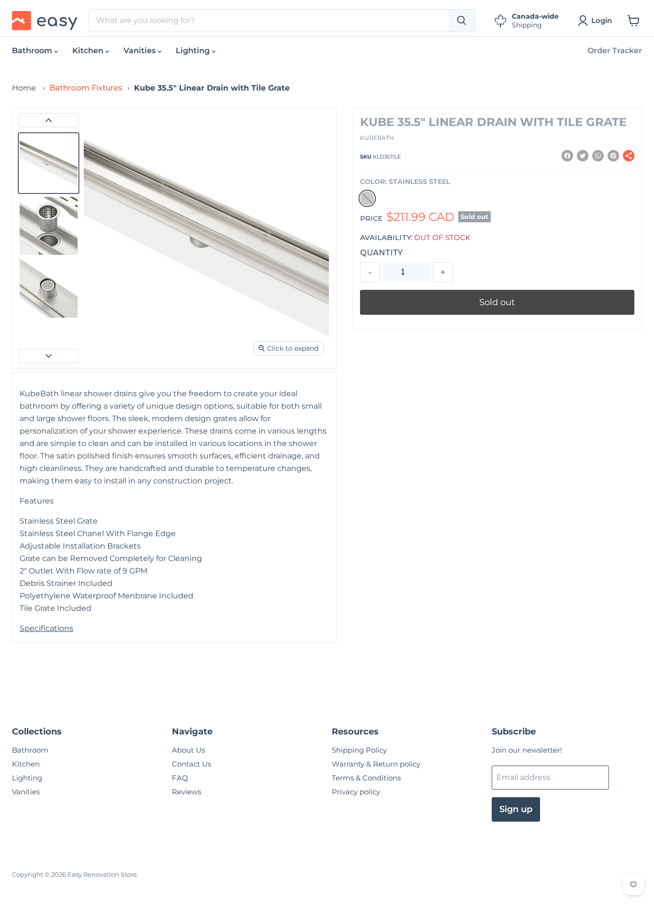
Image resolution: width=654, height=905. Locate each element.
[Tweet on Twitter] (582, 155)
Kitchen (88, 50)
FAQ (180, 777)
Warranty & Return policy (376, 763)
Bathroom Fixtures (86, 87)
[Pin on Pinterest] (613, 155)
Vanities (141, 50)
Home (24, 87)
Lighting (194, 50)
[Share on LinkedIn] (598, 155)
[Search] (461, 21)
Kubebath (377, 137)
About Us (188, 750)
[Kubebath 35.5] (49, 163)
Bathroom (33, 50)
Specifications (46, 628)
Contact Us (191, 763)
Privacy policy (356, 791)
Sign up (515, 809)
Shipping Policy (359, 750)
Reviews (186, 791)
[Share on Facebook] (567, 155)
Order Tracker (614, 50)
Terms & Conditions (366, 777)
